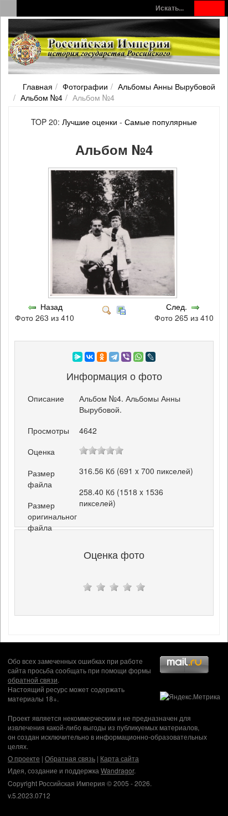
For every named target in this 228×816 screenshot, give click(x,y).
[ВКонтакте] (90, 357)
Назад (51, 306)
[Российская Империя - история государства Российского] (91, 48)
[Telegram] (114, 357)
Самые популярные (161, 121)
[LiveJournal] (151, 357)
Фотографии (85, 86)
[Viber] (126, 357)
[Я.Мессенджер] (77, 357)
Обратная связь (70, 758)
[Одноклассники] (102, 357)
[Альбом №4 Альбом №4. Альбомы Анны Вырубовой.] (113, 295)
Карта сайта (119, 758)
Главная (38, 86)
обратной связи (33, 679)
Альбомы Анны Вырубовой (166, 86)
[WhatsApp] (138, 357)
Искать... (170, 8)
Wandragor (117, 770)
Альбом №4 (41, 97)
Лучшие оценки (89, 121)
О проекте (24, 758)
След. (176, 306)
